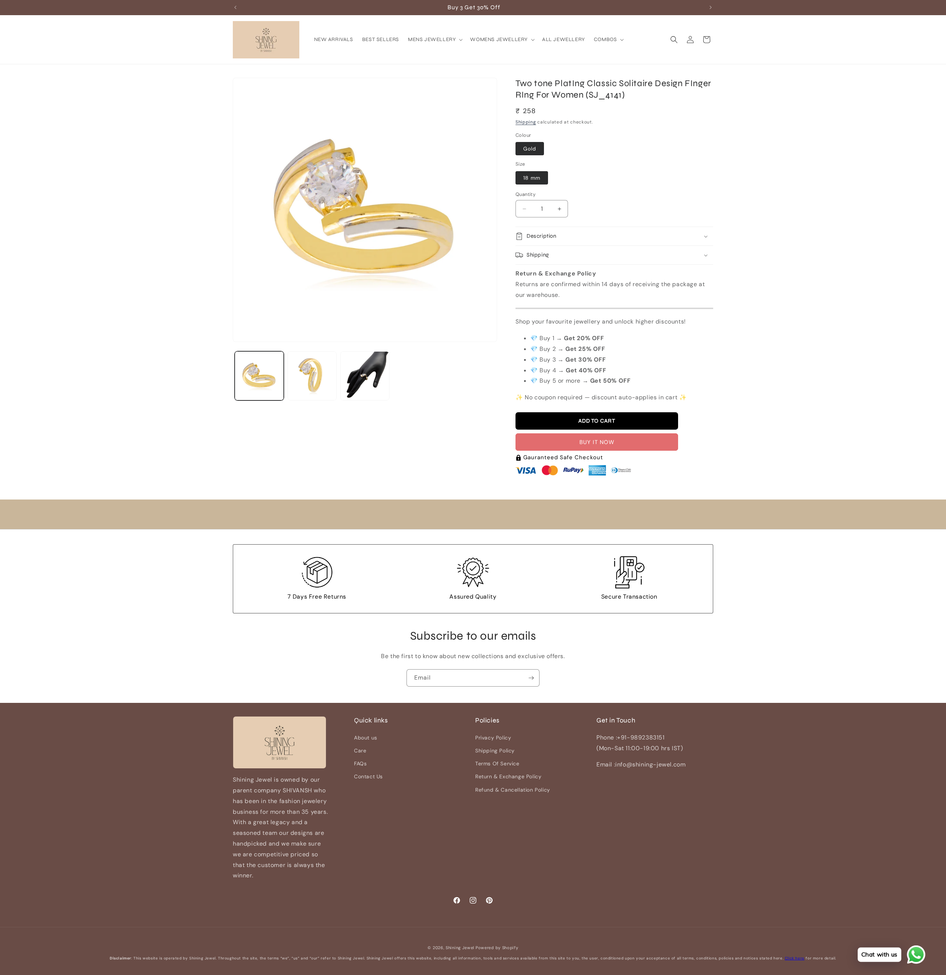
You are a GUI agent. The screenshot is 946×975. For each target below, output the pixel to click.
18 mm (531, 178)
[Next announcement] (710, 7)
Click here (794, 958)
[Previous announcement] (235, 7)
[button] (435, 39)
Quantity (525, 194)
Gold (529, 148)
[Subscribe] (531, 678)
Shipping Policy (495, 750)
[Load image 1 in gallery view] (259, 375)
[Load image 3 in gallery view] (364, 375)
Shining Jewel (460, 947)
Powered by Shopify (497, 947)
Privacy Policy (493, 737)
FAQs (360, 763)
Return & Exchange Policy (508, 776)
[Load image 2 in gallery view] (312, 375)
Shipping (525, 122)
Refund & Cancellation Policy (512, 789)
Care (360, 750)
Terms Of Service (497, 763)
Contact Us (368, 776)
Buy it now (597, 442)
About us (365, 737)
